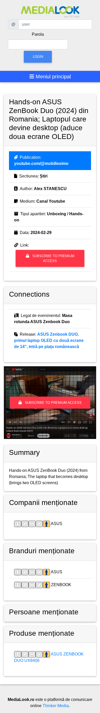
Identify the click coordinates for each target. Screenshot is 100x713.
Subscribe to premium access (52, 258)
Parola (38, 34)
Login (38, 57)
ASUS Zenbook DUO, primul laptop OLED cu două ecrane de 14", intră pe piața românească (49, 340)
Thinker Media (56, 705)
